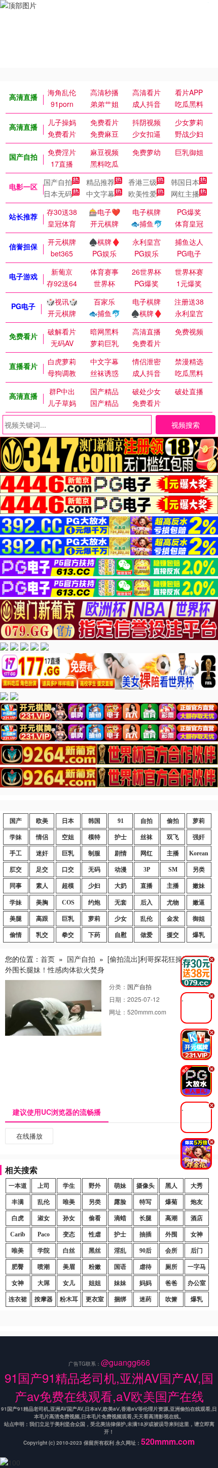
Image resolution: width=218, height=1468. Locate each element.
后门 (197, 1250)
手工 (16, 853)
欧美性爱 (142, 194)
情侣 (42, 837)
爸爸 (171, 1283)
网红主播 (185, 194)
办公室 (197, 1283)
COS (68, 902)
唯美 (69, 1202)
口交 (68, 869)
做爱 (146, 934)
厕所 (171, 1266)
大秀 (197, 1185)
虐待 (145, 1266)
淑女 (44, 1218)
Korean (198, 853)
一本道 (18, 1185)
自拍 (146, 820)
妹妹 (120, 1283)
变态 (69, 1234)
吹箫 (171, 1299)
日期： (118, 999)
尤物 (173, 902)
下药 (94, 934)
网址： (118, 1011)
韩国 (94, 820)
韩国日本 (185, 182)
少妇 (94, 885)
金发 (173, 918)
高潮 (171, 1218)
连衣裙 (18, 1299)
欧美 (42, 820)
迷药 (145, 1299)
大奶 (121, 885)
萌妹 (120, 1185)
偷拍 (173, 820)
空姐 (68, 837)
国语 (120, 1266)
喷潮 (44, 1266)
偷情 (16, 934)
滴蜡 (120, 1218)
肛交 (16, 869)
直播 (146, 885)
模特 (94, 837)
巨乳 (68, 853)
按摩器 (43, 1299)
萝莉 (199, 820)
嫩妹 (199, 885)
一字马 (197, 1266)
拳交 (68, 934)
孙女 (69, 1218)
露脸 (120, 1202)
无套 (121, 902)
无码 (94, 869)
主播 (173, 853)
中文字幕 (100, 194)
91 (121, 820)
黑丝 (95, 1250)
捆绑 (120, 1299)
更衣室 (95, 1299)
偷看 (95, 1218)
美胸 (42, 902)
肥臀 (18, 1266)
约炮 (94, 902)
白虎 (18, 1218)
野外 (95, 1185)
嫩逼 (199, 902)
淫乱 (120, 1250)
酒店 (197, 1218)
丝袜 (146, 837)
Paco (44, 1234)
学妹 (16, 837)
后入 (146, 902)
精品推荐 (100, 182)
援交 (173, 934)
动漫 (121, 869)
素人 (42, 885)
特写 (145, 1202)
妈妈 (145, 1283)
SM (172, 869)
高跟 (42, 918)
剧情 (121, 853)
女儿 (69, 1283)
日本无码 (58, 194)
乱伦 (146, 918)
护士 (121, 837)
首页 (48, 959)
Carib (17, 1234)
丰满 (18, 1202)
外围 (171, 1234)
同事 (16, 885)
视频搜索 (185, 425)
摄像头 (145, 1185)
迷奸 (42, 853)
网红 (146, 853)
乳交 (42, 934)
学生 (69, 1185)
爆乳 (199, 934)
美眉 (69, 1266)
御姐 (199, 918)
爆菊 (171, 1202)
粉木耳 (69, 1299)
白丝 (69, 1250)
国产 (16, 820)
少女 (121, 918)
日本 (68, 820)
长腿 (145, 1218)
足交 (42, 869)
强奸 (199, 837)
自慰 (121, 934)
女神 (197, 1234)
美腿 (16, 918)
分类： (118, 986)
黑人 (171, 1185)
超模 (68, 885)
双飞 (173, 837)
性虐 (95, 1234)
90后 (145, 1250)
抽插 (145, 1234)
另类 (199, 869)
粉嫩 (95, 1266)
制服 (94, 853)
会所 (171, 1250)
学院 (44, 1250)
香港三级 (142, 182)
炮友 (197, 1202)
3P (146, 869)
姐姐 (95, 1283)
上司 (44, 1185)
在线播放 (29, 1136)
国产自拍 (58, 182)
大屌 (44, 1283)
